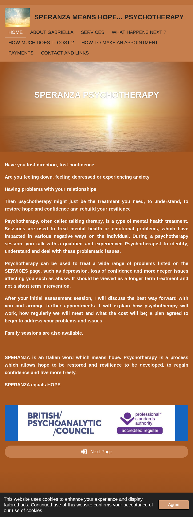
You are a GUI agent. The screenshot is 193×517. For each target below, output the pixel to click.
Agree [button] (173, 504)
